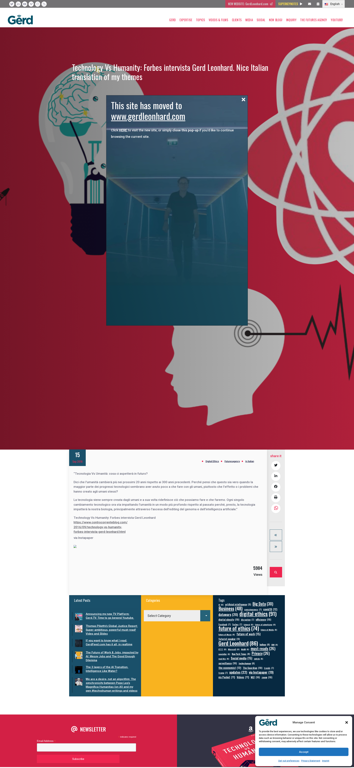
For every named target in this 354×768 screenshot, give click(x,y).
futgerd (248, 624)
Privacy (261, 653)
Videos (243, 677)
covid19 (270, 609)
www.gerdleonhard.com (148, 115)
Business (230, 608)
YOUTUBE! (337, 20)
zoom (267, 677)
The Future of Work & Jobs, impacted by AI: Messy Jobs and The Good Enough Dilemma (112, 656)
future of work (249, 634)
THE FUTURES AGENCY (313, 20)
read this (223, 658)
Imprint (325, 761)
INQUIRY (291, 20)
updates (238, 672)
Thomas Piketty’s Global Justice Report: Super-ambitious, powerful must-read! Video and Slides (112, 629)
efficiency (263, 619)
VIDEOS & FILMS (218, 20)
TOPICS (200, 20)
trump (223, 672)
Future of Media (269, 629)
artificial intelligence (238, 604)
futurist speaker (229, 639)
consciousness (253, 609)
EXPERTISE (186, 20)
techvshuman (247, 663)
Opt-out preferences (288, 761)
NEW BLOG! (275, 20)
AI (220, 604)
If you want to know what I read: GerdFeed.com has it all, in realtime (109, 642)
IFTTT (222, 649)
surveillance (227, 663)
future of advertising (265, 624)
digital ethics (258, 613)
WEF (255, 677)
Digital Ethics (212, 461)
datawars (228, 614)
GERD (172, 20)
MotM (245, 649)
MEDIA (249, 20)
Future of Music (226, 634)
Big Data (263, 603)
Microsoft (234, 649)
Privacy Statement (310, 761)
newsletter (224, 654)
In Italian (249, 461)
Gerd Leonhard (238, 643)
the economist (229, 667)
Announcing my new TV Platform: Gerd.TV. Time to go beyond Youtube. (110, 615)
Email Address (46, 741)
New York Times (241, 653)
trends (269, 667)
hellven (265, 644)
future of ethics (238, 628)
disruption (247, 619)
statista (258, 658)
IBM (274, 644)
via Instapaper (261, 672)
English (334, 4)
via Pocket (226, 677)
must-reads (263, 648)
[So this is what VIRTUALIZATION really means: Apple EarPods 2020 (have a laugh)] (276, 534)
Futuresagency (232, 461)
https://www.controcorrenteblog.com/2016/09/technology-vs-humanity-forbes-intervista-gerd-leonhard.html (101, 527)
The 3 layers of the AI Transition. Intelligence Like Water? (107, 669)
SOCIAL (261, 20)
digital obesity (228, 619)
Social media (241, 658)
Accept (303, 752)
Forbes (237, 624)
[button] (346, 722)
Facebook (224, 624)
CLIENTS (237, 20)
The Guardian (252, 667)
